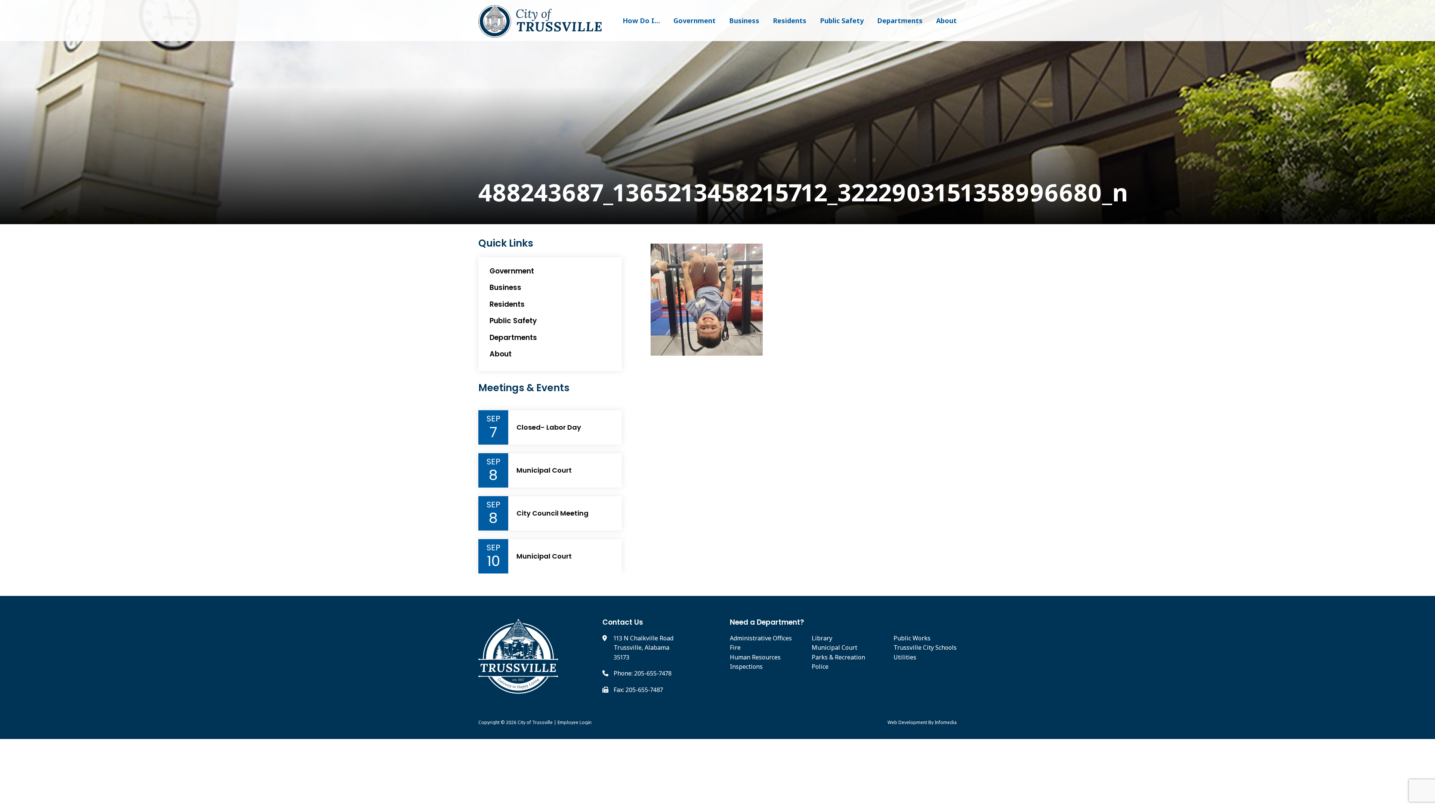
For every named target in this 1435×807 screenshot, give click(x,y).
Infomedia (946, 722)
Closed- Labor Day (548, 427)
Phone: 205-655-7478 (643, 673)
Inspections (746, 666)
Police (820, 666)
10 (493, 561)
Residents (789, 20)
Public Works (912, 638)
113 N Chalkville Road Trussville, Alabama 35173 (643, 647)
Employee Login (575, 722)
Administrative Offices (761, 638)
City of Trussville (535, 722)
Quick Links (505, 243)
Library (822, 638)
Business (744, 20)
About (946, 20)
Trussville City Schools (925, 647)
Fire (735, 647)
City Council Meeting (552, 513)
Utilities (905, 657)
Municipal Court (544, 470)
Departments (900, 20)
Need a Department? (767, 622)
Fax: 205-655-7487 (638, 690)
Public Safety (842, 20)
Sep (493, 419)
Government (694, 20)
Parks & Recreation (838, 657)
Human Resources (755, 657)
